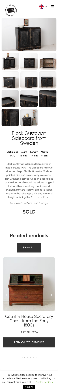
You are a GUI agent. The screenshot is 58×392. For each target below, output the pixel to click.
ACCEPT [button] (29, 387)
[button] (7, 295)
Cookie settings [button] (44, 382)
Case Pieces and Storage (34, 203)
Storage (22, 244)
